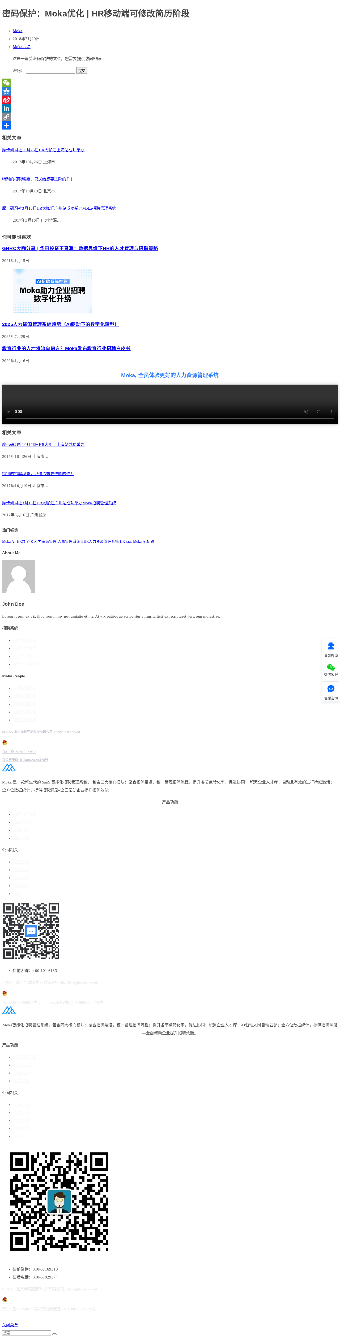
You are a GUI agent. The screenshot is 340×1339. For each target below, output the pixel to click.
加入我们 (21, 878)
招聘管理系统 (25, 640)
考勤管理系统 (25, 720)
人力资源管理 (45, 542)
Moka (17, 31)
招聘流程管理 (25, 648)
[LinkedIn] (170, 108)
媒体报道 (21, 886)
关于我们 (21, 862)
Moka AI (9, 542)
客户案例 (21, 870)
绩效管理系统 (25, 696)
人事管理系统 (69, 542)
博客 (18, 894)
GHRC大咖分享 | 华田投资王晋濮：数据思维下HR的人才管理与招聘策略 (80, 248)
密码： (19, 70)
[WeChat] (170, 83)
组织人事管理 (25, 712)
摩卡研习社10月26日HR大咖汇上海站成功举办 (43, 150)
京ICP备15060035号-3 (19, 752)
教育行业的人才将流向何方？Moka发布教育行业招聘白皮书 (66, 348)
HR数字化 (25, 542)
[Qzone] (170, 91)
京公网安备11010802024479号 (25, 760)
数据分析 (21, 830)
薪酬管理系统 (25, 704)
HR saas (126, 542)
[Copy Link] (170, 117)
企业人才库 (23, 822)
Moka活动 (22, 47)
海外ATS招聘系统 (28, 664)
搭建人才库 (23, 656)
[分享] (170, 125)
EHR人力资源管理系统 (100, 542)
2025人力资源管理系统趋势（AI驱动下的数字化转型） (60, 324)
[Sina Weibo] (170, 100)
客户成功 (21, 838)
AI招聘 (148, 542)
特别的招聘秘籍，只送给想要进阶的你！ (38, 179)
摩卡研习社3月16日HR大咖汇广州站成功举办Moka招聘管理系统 (59, 208)
